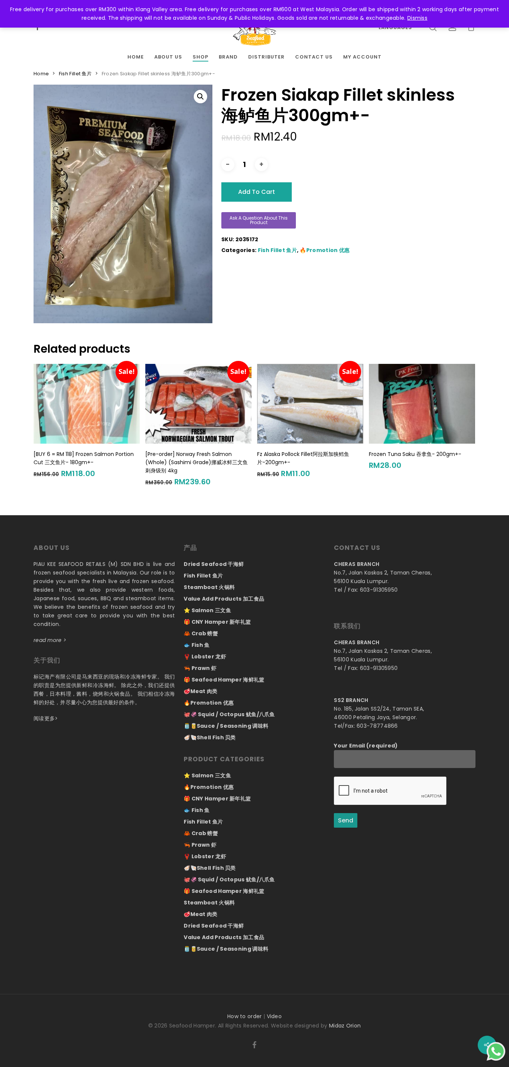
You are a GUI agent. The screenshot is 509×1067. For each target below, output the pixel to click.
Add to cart (256, 192)
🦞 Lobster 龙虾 (205, 656)
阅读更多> (46, 718)
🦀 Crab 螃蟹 (201, 633)
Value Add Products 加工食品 (224, 598)
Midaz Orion (345, 1025)
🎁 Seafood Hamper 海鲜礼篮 (224, 679)
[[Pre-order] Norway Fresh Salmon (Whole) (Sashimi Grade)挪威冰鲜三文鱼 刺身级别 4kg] (198, 403)
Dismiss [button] (417, 18)
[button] (200, 96)
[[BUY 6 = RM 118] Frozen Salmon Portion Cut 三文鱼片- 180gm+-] (87, 403)
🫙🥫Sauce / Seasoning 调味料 (226, 726)
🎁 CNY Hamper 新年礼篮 (217, 622)
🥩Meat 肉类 (200, 691)
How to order (244, 1016)
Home (41, 73)
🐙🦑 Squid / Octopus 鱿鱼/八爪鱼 (229, 714)
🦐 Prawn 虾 (200, 668)
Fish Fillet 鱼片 (75, 73)
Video (274, 1016)
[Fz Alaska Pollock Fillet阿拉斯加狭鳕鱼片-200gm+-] (310, 403)
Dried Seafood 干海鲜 (214, 564)
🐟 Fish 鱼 (196, 645)
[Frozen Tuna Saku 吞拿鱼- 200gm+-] (422, 403)
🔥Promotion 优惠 (325, 250)
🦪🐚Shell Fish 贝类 (210, 737)
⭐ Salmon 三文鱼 (207, 610)
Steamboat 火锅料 (209, 587)
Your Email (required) (366, 745)
